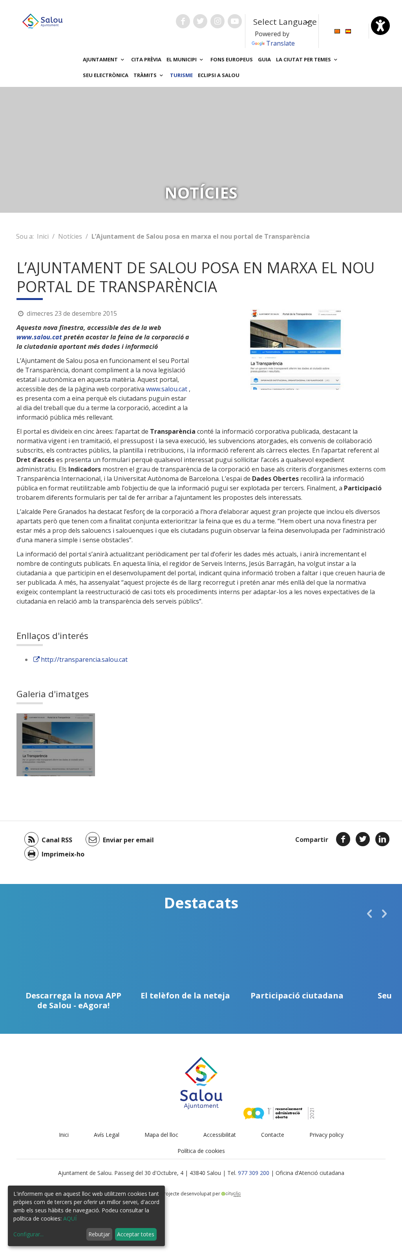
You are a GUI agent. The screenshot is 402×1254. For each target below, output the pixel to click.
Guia (264, 59)
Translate (280, 43)
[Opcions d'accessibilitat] (380, 25)
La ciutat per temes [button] (304, 59)
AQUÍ (70, 1218)
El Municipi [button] (182, 59)
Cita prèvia (146, 59)
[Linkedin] (382, 839)
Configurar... (28, 1234)
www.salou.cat (39, 337)
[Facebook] (343, 839)
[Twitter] (363, 839)
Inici (43, 236)
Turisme (181, 75)
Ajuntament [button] (101, 59)
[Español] (348, 30)
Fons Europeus (231, 59)
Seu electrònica (105, 75)
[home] (42, 20)
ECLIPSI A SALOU (218, 75)
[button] (369, 913)
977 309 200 (253, 1173)
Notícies (70, 236)
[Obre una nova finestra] (183, 21)
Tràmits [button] (145, 75)
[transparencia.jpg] (55, 744)
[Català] (337, 30)
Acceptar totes (135, 1234)
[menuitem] (337, 30)
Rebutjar (99, 1234)
